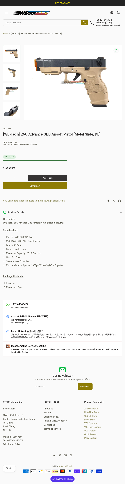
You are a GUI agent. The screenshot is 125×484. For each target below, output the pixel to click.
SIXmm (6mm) (65, 466)
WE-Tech (7, 129)
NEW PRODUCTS (62, 3)
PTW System (90, 438)
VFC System (90, 423)
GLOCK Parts (90, 416)
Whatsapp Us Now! (19, 307)
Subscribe (85, 386)
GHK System (90, 434)
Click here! (62, 337)
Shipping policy (51, 416)
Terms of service (52, 428)
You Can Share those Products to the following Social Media (34, 200)
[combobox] (45, 22)
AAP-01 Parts (91, 408)
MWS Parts (90, 419)
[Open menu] (6, 12)
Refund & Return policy (55, 420)
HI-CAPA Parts (91, 412)
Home (5, 33)
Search (47, 412)
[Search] (84, 22)
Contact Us (49, 425)
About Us (48, 408)
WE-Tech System (92, 427)
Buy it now (35, 186)
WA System (90, 430)
